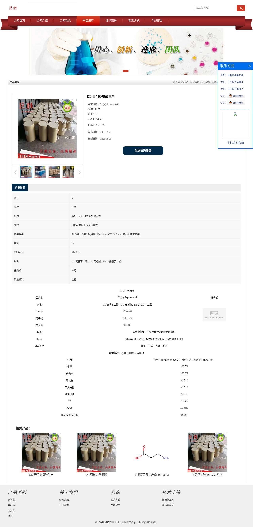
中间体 (217, 82)
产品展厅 (88, 20)
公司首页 (19, 20)
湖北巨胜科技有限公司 (107, 522)
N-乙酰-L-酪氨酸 (96, 474)
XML (153, 522)
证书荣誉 (111, 20)
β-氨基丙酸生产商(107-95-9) (152, 474)
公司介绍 (42, 20)
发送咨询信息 (143, 150)
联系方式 (134, 20)
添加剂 (11, 510)
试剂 (10, 516)
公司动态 (65, 20)
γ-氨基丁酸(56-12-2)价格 (207, 474)
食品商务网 (168, 505)
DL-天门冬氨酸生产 (41, 474)
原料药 (11, 499)
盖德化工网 (168, 499)
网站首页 (194, 82)
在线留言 (156, 20)
